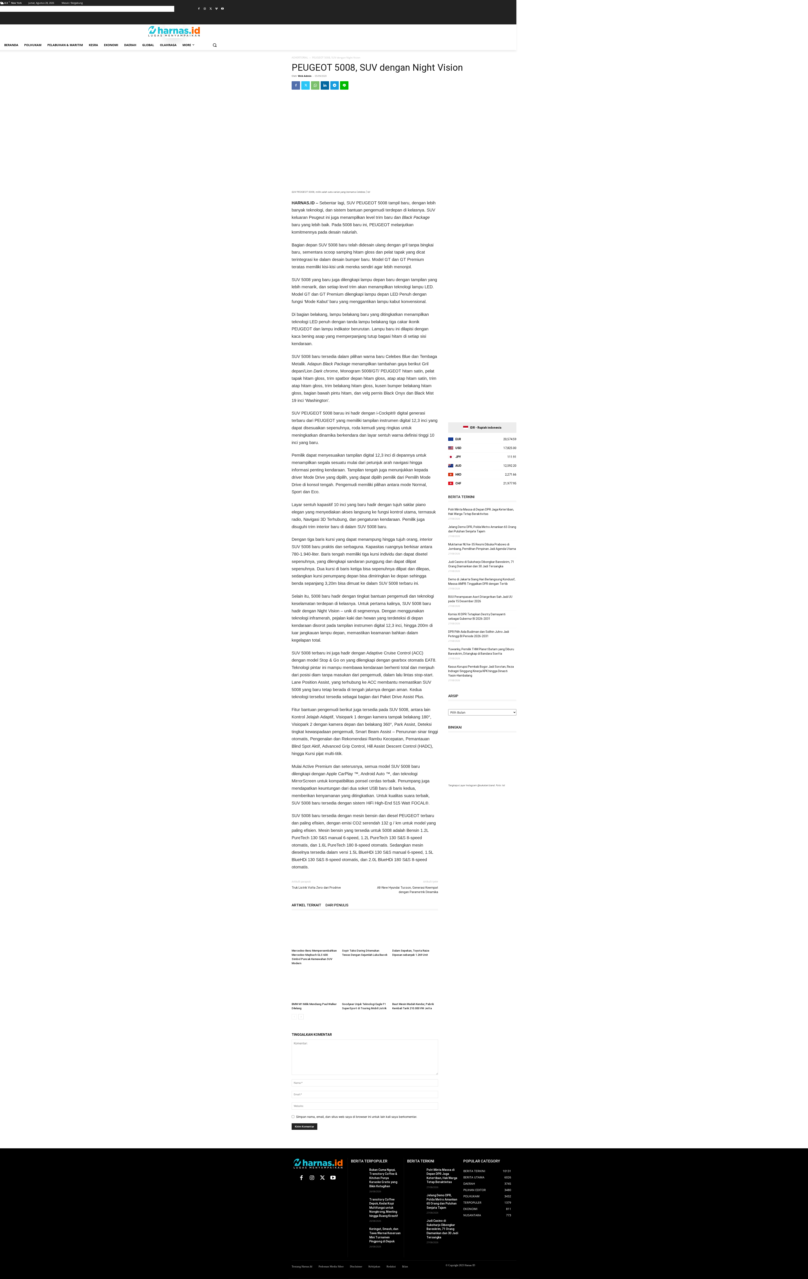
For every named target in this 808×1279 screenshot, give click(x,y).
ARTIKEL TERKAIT (306, 905)
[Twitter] (210, 9)
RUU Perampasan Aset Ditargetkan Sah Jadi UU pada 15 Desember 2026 (480, 599)
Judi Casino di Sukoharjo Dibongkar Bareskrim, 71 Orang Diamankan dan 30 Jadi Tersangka (481, 564)
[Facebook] (199, 9)
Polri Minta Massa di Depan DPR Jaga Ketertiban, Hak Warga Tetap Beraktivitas (481, 512)
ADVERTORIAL (300, 57)
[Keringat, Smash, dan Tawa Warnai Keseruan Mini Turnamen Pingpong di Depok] (358, 1232)
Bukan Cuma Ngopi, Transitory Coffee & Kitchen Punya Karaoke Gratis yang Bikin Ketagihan (383, 1178)
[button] (215, 45)
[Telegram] (334, 85)
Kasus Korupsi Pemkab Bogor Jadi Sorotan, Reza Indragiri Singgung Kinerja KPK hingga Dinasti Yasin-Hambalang (481, 671)
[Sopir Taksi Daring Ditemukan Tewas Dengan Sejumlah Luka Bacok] (365, 931)
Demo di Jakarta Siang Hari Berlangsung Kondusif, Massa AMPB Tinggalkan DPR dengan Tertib (481, 581)
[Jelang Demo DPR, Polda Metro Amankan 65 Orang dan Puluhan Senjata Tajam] (415, 1199)
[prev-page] (294, 1016)
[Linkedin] (325, 85)
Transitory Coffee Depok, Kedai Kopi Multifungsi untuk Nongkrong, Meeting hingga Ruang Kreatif (383, 1208)
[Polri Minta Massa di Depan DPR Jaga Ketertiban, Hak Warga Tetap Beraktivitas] (415, 1173)
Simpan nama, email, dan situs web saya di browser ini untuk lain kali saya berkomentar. (356, 1116)
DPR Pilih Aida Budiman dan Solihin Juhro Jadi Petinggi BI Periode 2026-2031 (478, 634)
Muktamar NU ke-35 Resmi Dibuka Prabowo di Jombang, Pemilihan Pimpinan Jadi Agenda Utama (482, 546)
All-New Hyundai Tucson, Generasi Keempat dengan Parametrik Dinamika (407, 890)
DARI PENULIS (337, 905)
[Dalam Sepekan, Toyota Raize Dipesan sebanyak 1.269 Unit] (415, 931)
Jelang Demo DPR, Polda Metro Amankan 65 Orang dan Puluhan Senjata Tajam (482, 529)
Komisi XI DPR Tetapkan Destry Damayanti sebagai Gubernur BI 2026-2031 (476, 616)
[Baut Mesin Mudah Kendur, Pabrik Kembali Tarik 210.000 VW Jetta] (415, 985)
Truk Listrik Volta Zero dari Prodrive (316, 887)
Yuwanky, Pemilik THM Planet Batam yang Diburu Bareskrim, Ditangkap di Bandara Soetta (481, 651)
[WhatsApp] (315, 85)
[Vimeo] (216, 9)
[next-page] (301, 1016)
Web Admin (304, 75)
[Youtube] (222, 9)
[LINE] (344, 85)
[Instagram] (204, 9)
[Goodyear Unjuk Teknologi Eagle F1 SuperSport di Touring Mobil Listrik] (365, 985)
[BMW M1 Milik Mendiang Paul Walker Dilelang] (315, 985)
